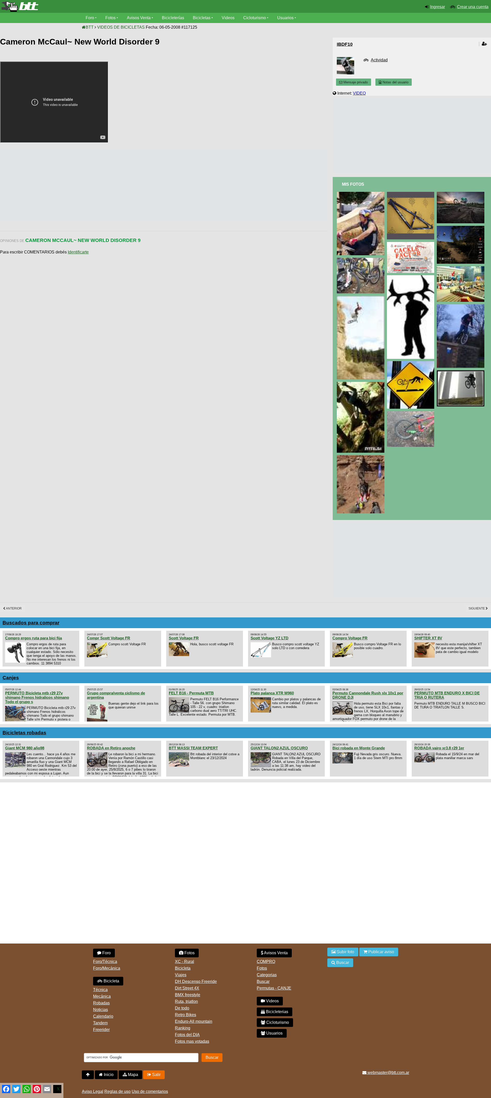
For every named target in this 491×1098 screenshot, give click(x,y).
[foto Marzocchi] (361, 260)
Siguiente (477, 608)
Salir (156, 1074)
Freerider (101, 1029)
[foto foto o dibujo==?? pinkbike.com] (461, 194)
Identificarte (78, 252)
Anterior (13, 608)
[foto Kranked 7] (412, 244)
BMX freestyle (187, 995)
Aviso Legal (92, 1091)
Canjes (11, 677)
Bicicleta (111, 981)
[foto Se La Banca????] (412, 194)
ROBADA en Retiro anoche (111, 748)
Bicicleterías (173, 18)
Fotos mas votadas (192, 1041)
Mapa (132, 1074)
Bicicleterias (276, 1012)
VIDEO (359, 93)
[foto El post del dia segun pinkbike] (461, 372)
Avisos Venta (139, 18)
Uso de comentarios (150, 1091)
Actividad (379, 60)
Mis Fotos (353, 184)
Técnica (100, 990)
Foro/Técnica (105, 961)
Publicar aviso (380, 952)
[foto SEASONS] (461, 228)
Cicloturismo (254, 18)
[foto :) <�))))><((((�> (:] (361, 384)
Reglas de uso (117, 1091)
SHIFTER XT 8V (428, 638)
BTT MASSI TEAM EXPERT (193, 748)
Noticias (100, 1009)
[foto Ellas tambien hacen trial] (461, 306)
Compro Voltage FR (349, 638)
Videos (228, 18)
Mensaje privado (355, 82)
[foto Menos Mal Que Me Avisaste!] (412, 363)
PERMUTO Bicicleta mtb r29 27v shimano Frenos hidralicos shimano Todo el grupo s (37, 697)
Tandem (100, 1023)
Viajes (180, 975)
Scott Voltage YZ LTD (269, 638)
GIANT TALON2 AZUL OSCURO (279, 748)
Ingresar (437, 7)
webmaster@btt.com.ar (387, 1072)
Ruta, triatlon (186, 1001)
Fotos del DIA (187, 1035)
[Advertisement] (93, 185)
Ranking (182, 1028)
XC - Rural (184, 961)
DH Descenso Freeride (196, 981)
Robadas (101, 1003)
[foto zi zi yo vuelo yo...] (461, 268)
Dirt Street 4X (187, 988)
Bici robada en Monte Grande (358, 748)
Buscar (263, 981)
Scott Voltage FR (184, 638)
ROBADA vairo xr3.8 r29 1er (439, 748)
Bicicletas (202, 18)
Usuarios (285, 18)
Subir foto (345, 952)
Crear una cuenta (472, 7)
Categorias (267, 975)
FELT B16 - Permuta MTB (191, 693)
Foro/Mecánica (106, 968)
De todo (182, 1008)
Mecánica (102, 996)
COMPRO (266, 961)
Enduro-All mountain (193, 1021)
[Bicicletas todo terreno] (82, 7)
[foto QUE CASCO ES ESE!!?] (361, 194)
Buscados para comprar (31, 622)
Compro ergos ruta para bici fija (33, 638)
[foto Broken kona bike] (412, 413)
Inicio (108, 1074)
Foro (90, 18)
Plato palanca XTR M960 (272, 693)
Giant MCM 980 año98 (24, 748)
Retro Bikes (185, 1015)
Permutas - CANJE (274, 988)
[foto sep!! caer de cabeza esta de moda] (361, 457)
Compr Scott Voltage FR (108, 638)
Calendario (103, 1016)
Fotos (110, 18)
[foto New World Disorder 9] (412, 277)
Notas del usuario (395, 82)
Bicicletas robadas (24, 732)
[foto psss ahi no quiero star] (361, 298)
